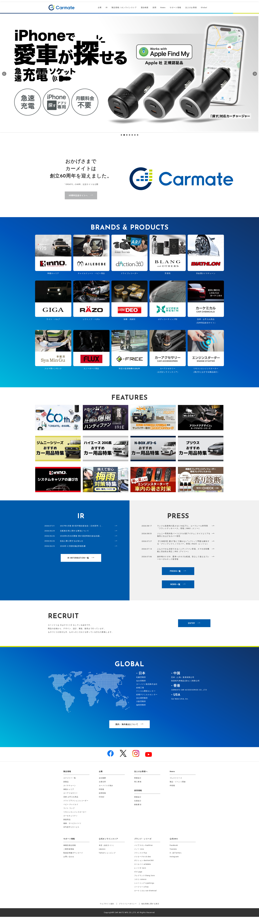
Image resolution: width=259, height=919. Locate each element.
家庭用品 (67, 819)
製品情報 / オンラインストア (124, 7)
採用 (154, 7)
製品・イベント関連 (178, 782)
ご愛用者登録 (68, 849)
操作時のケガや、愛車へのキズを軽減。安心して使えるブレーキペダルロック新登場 (183, 558)
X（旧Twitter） (176, 853)
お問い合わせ (68, 857)
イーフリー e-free (141, 887)
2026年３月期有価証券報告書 (73, 546)
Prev (4, 74)
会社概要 (102, 778)
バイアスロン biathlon (143, 845)
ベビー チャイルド (70, 804)
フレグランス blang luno (144, 875)
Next (255, 74)
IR (107, 7)
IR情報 (101, 789)
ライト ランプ (69, 808)
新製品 (66, 782)
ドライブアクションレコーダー (75, 801)
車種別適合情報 (69, 845)
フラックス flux (140, 853)
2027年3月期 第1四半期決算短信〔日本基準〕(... (81, 526)
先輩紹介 (137, 801)
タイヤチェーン (69, 785)
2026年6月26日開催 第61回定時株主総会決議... (80, 536)
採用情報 (102, 793)
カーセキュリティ (70, 816)
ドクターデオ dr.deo (142, 857)
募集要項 (137, 805)
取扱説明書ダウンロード (73, 853)
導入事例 (137, 782)
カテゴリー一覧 (69, 778)
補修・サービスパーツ (72, 823)
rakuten (102, 849)
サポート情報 (175, 7)
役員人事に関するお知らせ (71, 541)
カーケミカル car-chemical (145, 891)
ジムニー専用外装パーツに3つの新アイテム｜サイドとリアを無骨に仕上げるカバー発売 (183, 535)
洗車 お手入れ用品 (70, 797)
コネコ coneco (140, 879)
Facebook (174, 845)
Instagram (174, 857)
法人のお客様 (191, 7)
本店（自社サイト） (107, 845)
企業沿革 (102, 782)
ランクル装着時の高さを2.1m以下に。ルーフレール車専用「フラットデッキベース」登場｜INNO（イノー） (182, 527)
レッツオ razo (140, 868)
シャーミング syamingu (144, 883)
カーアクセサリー (70, 793)
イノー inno (139, 849)
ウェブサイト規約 (107, 904)
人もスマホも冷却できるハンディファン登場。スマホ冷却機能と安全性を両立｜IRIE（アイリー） (183, 550)
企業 (100, 7)
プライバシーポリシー (128, 904)
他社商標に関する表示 (150, 904)
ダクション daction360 (144, 860)
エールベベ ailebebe (142, 864)
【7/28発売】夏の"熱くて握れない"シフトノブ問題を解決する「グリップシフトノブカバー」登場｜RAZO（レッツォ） (183, 542)
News (163, 7)
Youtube (173, 849)
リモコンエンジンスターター (75, 812)
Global (204, 7)
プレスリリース (176, 778)
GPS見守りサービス (71, 827)
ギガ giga (138, 872)
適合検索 (145, 7)
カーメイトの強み (106, 785)
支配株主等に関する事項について (74, 531)
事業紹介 (137, 778)
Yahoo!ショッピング (107, 853)
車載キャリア (68, 789)
